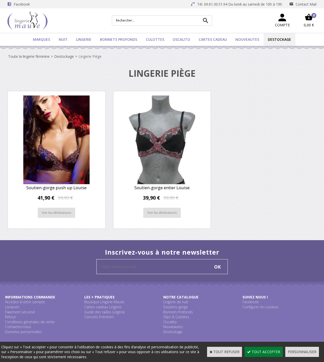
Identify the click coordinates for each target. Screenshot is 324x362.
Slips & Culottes (176, 316)
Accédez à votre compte (25, 301)
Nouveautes (247, 39)
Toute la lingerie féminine (29, 56)
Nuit (63, 39)
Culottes (155, 39)
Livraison (12, 306)
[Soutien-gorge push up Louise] (56, 182)
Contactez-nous (18, 326)
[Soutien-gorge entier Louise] (162, 182)
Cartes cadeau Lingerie (103, 306)
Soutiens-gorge (175, 306)
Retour (10, 316)
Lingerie (83, 39)
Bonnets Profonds (118, 39)
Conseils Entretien (99, 316)
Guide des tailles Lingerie (104, 312)
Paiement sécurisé (20, 312)
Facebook (250, 301)
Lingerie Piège (90, 56)
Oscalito (181, 39)
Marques (41, 39)
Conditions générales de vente (30, 321)
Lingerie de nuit (175, 301)
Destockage (279, 39)
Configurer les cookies (260, 306)
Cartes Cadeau (213, 39)
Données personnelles (23, 331)
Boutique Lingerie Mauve (104, 301)
